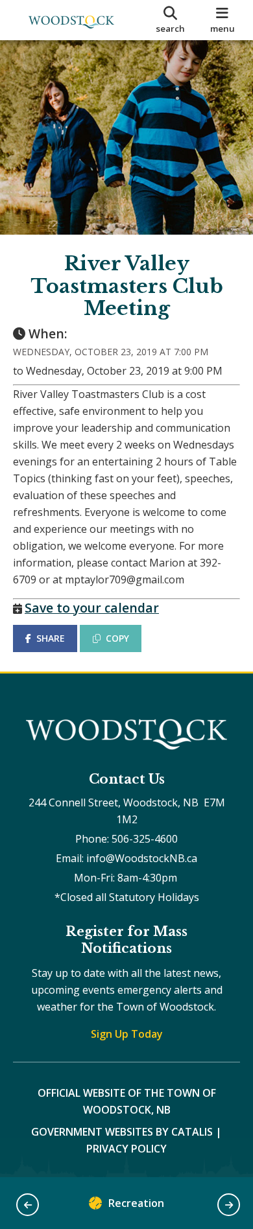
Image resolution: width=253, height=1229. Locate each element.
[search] (170, 20)
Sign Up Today (127, 1034)
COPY (117, 638)
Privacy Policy (126, 1148)
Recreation (136, 1203)
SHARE (50, 638)
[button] (27, 1204)
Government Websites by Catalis (122, 1132)
